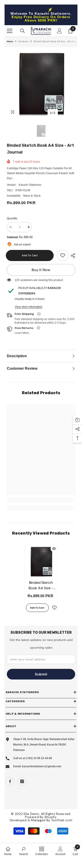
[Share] (71, 255)
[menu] (9, 31)
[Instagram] (22, 781)
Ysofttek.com (61, 820)
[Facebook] (10, 781)
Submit (41, 674)
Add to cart (32, 255)
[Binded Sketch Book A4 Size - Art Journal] (41, 561)
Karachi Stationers (30, 184)
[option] (41, 83)
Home (10, 41)
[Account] (59, 30)
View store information (28, 306)
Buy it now (41, 269)
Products (23, 41)
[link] (62, 255)
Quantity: (12, 218)
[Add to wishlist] (54, 607)
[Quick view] (54, 548)
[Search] (22, 31)
